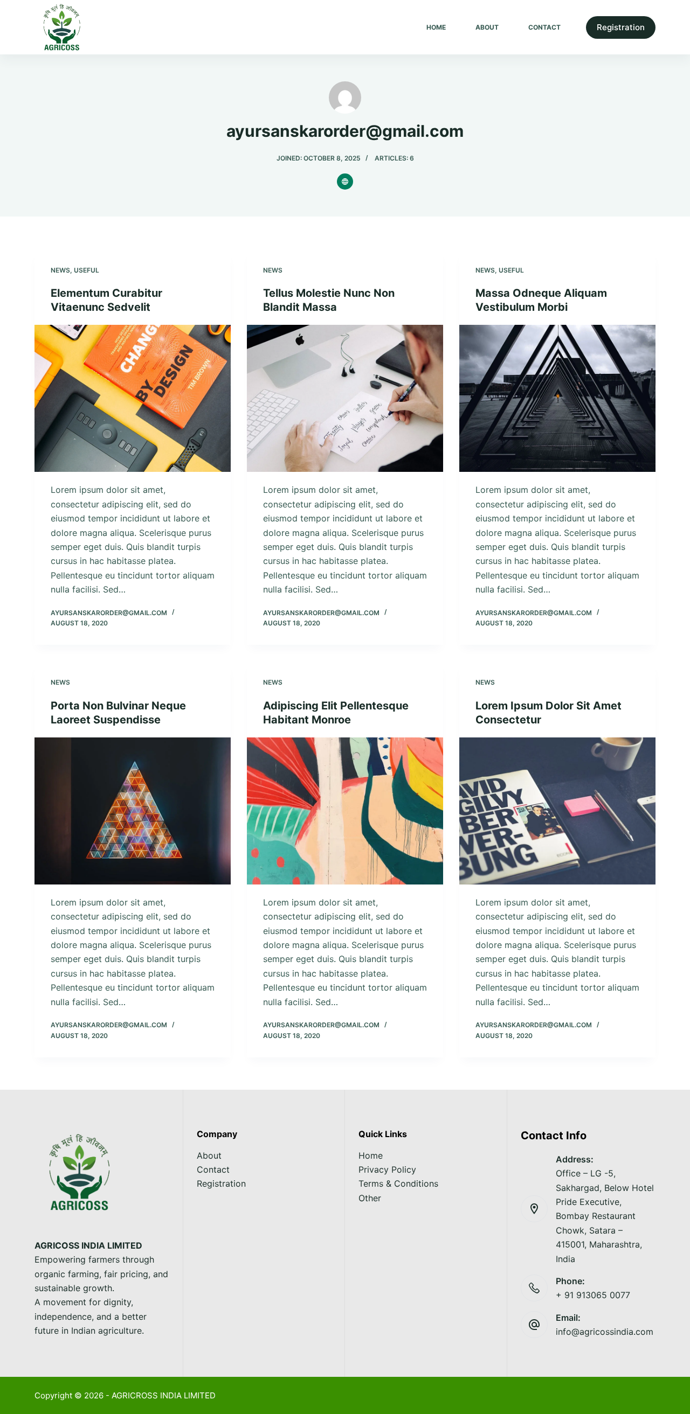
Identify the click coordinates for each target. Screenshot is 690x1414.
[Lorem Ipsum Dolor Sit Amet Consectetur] (557, 810)
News (60, 270)
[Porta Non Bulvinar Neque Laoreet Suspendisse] (132, 810)
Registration (621, 27)
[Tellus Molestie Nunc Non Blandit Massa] (345, 398)
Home (436, 27)
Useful (86, 270)
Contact (544, 27)
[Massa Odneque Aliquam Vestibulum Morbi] (557, 398)
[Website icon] (345, 181)
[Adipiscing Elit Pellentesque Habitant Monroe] (345, 810)
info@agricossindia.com (604, 1331)
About (487, 27)
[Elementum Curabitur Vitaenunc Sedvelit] (132, 398)
